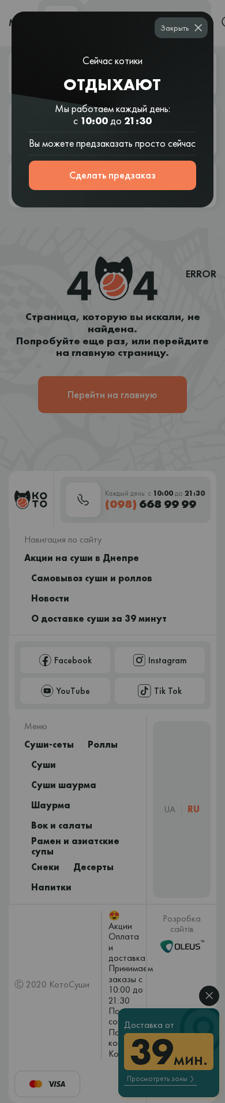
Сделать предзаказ (112, 174)
